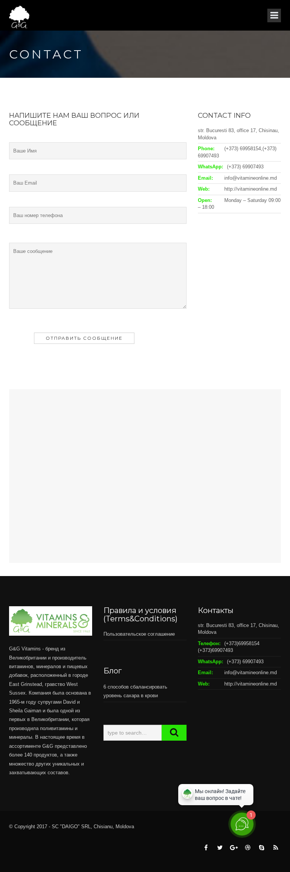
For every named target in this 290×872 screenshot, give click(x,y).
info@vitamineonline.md (250, 178)
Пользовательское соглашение (139, 634)
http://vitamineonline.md (250, 189)
